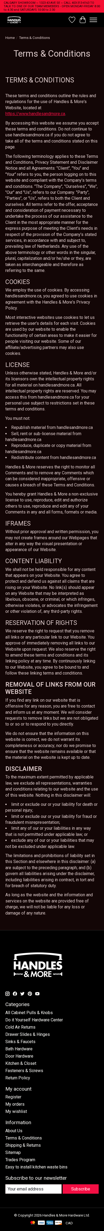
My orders (15, 1104)
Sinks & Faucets (20, 1041)
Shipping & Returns (23, 1145)
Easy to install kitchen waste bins (36, 1167)
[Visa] (41, 1223)
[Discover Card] (58, 1223)
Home (10, 38)
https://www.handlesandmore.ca (35, 113)
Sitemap (13, 1152)
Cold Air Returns (20, 1027)
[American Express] (49, 1223)
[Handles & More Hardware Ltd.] (14, 19)
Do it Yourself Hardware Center (34, 1019)
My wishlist (16, 1111)
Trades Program (20, 1159)
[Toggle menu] (93, 19)
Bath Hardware (19, 1048)
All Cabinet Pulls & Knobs (29, 1012)
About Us (13, 1130)
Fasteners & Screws (24, 1070)
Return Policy (17, 1077)
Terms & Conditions (23, 1138)
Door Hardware (19, 1056)
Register (13, 1096)
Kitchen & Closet (20, 1063)
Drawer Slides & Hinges (27, 1034)
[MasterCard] (32, 1223)
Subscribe (80, 1189)
